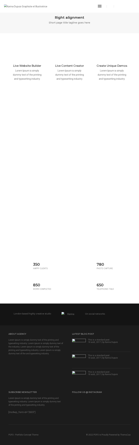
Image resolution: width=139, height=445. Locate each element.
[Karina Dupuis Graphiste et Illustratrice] (25, 6)
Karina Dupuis (111, 342)
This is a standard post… (99, 340)
